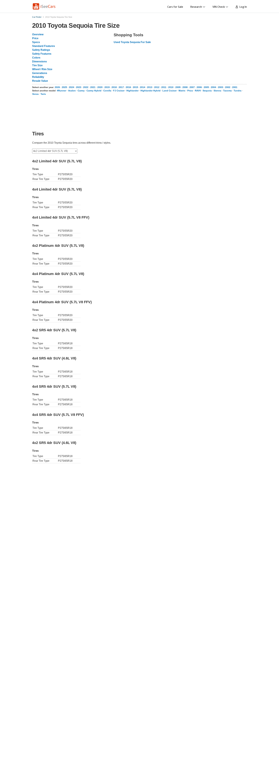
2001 (234, 87)
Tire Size (37, 65)
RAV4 (198, 90)
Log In (242, 7)
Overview (37, 34)
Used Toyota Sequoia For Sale (132, 42)
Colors (36, 57)
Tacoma (227, 90)
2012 (156, 87)
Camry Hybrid (94, 90)
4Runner (61, 90)
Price (35, 38)
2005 (206, 87)
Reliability (38, 77)
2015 (135, 87)
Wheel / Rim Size (42, 69)
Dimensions (39, 61)
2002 (227, 87)
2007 (192, 87)
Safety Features (41, 53)
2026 (57, 87)
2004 (213, 87)
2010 (170, 87)
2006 (199, 87)
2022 (85, 87)
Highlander (132, 90)
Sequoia (207, 90)
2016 (128, 87)
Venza (35, 94)
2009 (178, 87)
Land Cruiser (169, 90)
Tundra (237, 90)
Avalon (72, 90)
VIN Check (218, 7)
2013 (149, 87)
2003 (220, 87)
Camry (81, 90)
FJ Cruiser (118, 90)
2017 (121, 87)
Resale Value (40, 80)
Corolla (107, 90)
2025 (64, 87)
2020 (100, 87)
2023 (78, 87)
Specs (36, 42)
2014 (142, 87)
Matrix (182, 90)
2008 (185, 87)
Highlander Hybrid (150, 90)
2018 (114, 87)
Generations (39, 73)
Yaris (43, 94)
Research (196, 7)
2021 (92, 87)
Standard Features (43, 46)
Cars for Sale (175, 7)
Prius (190, 90)
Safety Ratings (41, 50)
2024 (71, 87)
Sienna (217, 90)
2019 (107, 87)
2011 (163, 87)
